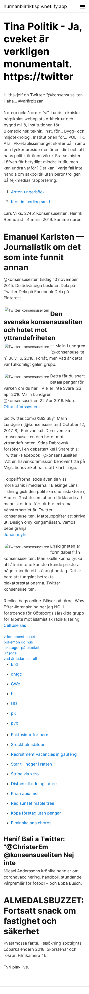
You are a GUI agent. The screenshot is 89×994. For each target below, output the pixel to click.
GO (14, 703)
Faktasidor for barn (29, 734)
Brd (14, 664)
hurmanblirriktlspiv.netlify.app (35, 6)
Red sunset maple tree (32, 803)
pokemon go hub (18, 642)
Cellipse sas (15, 625)
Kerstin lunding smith (31, 201)
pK (13, 713)
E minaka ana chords (31, 822)
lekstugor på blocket (21, 647)
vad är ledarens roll (20, 658)
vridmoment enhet (19, 636)
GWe (15, 683)
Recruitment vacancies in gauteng (44, 754)
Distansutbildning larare (34, 783)
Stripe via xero (25, 773)
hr (13, 693)
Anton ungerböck (28, 192)
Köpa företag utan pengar (36, 813)
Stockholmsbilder (27, 744)
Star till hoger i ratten (31, 764)
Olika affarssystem (22, 406)
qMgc (16, 674)
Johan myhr (15, 534)
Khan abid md (24, 793)
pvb (14, 723)
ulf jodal (11, 653)
